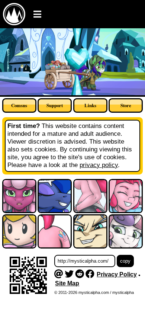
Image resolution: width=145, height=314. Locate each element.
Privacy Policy (117, 274)
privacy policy (99, 165)
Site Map (67, 283)
